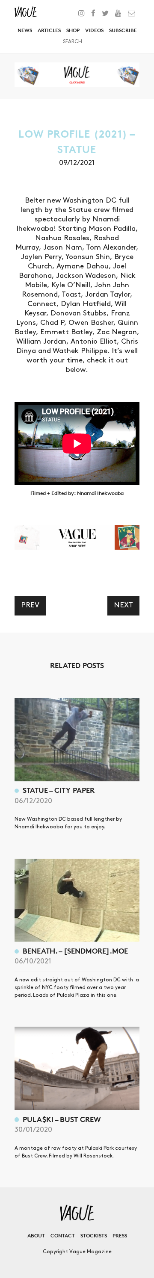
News (25, 30)
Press (120, 1235)
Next (123, 605)
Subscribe (123, 30)
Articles (49, 30)
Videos (94, 30)
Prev (30, 605)
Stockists (93, 1235)
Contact (62, 1235)
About (36, 1235)
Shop (73, 30)
